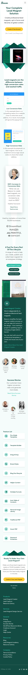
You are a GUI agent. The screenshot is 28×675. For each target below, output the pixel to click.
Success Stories (8, 624)
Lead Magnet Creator (10, 599)
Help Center (7, 632)
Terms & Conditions (9, 653)
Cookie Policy (7, 657)
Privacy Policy (7, 655)
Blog (4, 640)
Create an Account (9, 628)
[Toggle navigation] (25, 2)
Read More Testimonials (14, 208)
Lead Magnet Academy (11, 642)
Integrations (7, 621)
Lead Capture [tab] (14, 269)
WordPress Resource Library (12, 626)
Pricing (5, 619)
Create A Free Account (14, 29)
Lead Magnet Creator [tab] (14, 265)
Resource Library (8, 603)
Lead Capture (7, 601)
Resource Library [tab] (14, 274)
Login (5, 630)
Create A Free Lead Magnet (14, 579)
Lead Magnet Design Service (12, 611)
